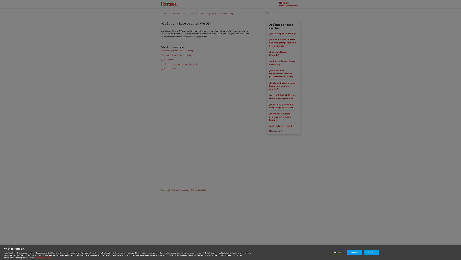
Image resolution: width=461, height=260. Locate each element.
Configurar (337, 252)
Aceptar (371, 252)
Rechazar (354, 252)
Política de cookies (43, 257)
